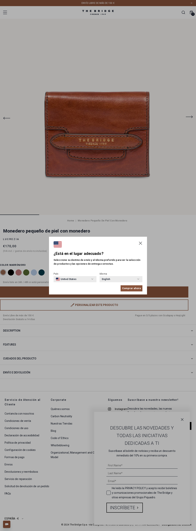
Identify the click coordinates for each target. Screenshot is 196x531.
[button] (140, 243)
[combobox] (66, 279)
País (56, 273)
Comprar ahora (131, 288)
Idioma (103, 273)
